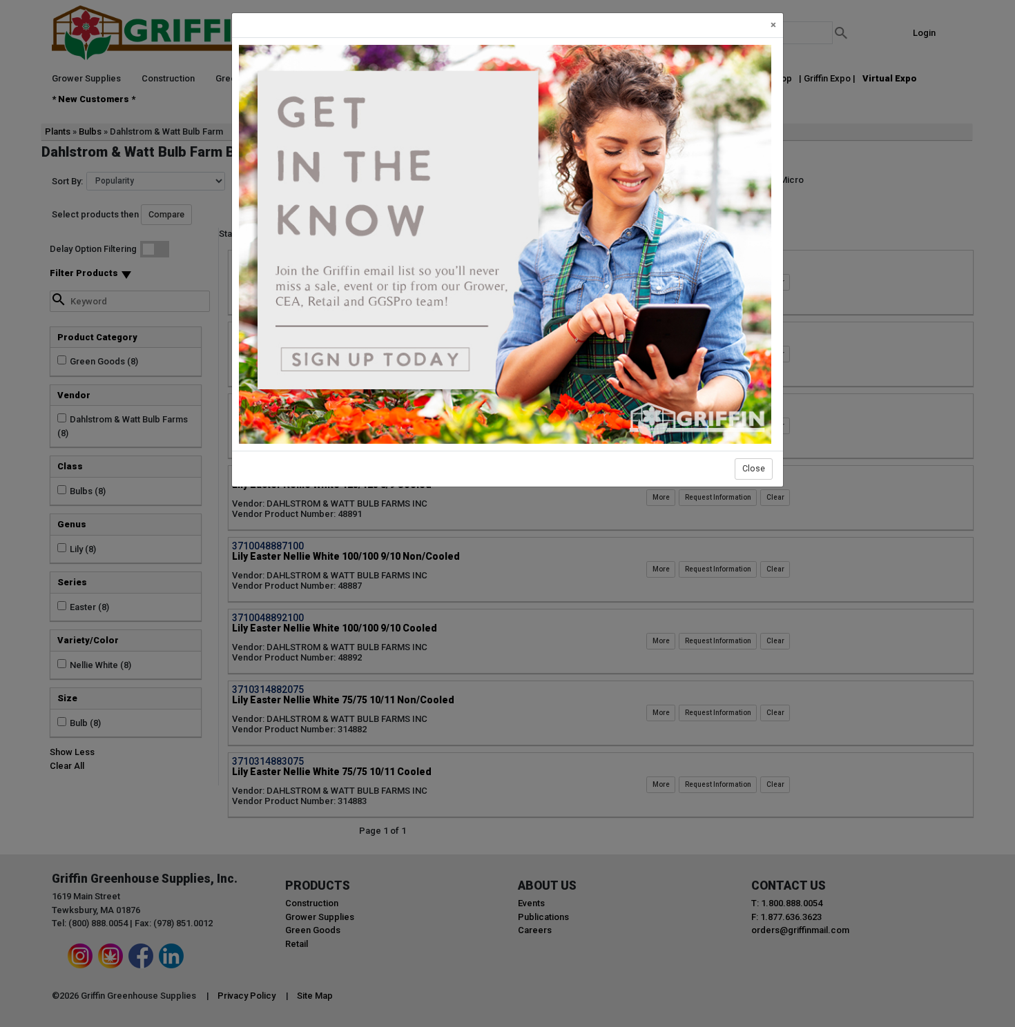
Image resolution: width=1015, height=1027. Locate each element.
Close (753, 468)
